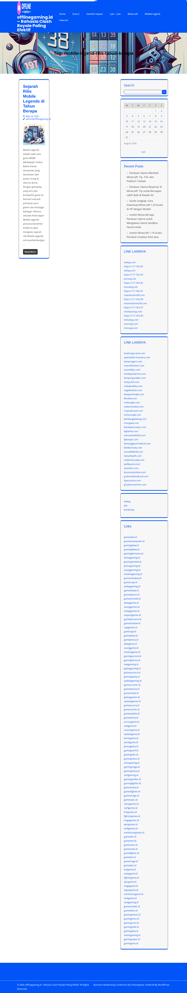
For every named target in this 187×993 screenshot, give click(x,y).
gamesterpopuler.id (134, 541)
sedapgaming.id (132, 586)
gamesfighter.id (132, 791)
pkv (125, 505)
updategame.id (131, 734)
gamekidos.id (131, 910)
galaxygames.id (132, 697)
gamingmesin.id (132, 914)
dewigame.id (130, 643)
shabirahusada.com (134, 459)
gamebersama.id (132, 619)
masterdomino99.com (135, 303)
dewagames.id (131, 602)
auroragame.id (131, 721)
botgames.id (130, 812)
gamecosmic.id (131, 709)
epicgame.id (130, 881)
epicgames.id (130, 824)
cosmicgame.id (131, 729)
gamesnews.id (131, 693)
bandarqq (129, 509)
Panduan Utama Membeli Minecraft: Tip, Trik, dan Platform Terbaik (143, 177)
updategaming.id (132, 680)
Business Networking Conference (111, 984)
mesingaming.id (132, 935)
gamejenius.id (131, 639)
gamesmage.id (131, 795)
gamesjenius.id (131, 594)
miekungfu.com (132, 402)
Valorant (63, 20)
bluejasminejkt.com (134, 394)
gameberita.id (131, 717)
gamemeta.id (130, 848)
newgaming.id (131, 664)
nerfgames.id (130, 807)
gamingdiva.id (131, 931)
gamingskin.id (131, 754)
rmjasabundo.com (133, 410)
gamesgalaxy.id (132, 676)
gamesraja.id (130, 582)
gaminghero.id (131, 918)
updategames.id (132, 701)
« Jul (143, 151)
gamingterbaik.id (132, 561)
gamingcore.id (131, 922)
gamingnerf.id (131, 750)
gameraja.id (130, 631)
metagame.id (130, 873)
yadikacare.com (132, 464)
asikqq (127, 501)
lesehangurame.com (134, 353)
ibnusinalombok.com (135, 472)
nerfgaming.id (131, 775)
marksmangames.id (134, 832)
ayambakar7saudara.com (137, 357)
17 (127, 126)
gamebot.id (130, 857)
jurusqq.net (130, 278)
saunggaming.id (132, 569)
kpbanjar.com (131, 439)
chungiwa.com (131, 423)
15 (155, 121)
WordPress (163, 984)
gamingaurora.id (132, 656)
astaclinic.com (131, 468)
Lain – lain (115, 13)
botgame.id (130, 869)
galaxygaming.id (132, 668)
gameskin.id (130, 836)
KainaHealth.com (133, 455)
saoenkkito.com (132, 369)
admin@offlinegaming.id (38, 119)
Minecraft (133, 13)
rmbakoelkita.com (133, 386)
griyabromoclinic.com (135, 484)
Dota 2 (76, 13)
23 (161, 126)
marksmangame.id (133, 894)
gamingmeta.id (131, 771)
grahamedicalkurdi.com (136, 476)
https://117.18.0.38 (133, 299)
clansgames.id (131, 803)
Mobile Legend (152, 13)
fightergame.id (131, 877)
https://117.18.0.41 (133, 291)
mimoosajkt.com (132, 414)
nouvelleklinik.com (133, 451)
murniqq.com (131, 323)
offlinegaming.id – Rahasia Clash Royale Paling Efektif (35, 23)
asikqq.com (130, 262)
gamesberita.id (131, 688)
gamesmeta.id (131, 787)
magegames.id (131, 820)
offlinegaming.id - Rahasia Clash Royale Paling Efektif (52, 984)
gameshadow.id (132, 623)
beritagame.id (131, 738)
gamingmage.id (132, 766)
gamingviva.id (131, 943)
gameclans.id (130, 844)
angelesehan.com (133, 390)
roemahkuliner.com (134, 365)
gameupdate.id (131, 713)
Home (62, 13)
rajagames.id (130, 627)
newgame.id (130, 725)
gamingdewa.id (131, 549)
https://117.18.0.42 (133, 282)
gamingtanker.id (132, 779)
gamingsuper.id (132, 939)
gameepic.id (130, 865)
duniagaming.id (132, 557)
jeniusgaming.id (132, 565)
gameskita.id (130, 537)
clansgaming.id (131, 762)
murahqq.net (131, 286)
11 (132, 121)
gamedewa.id (131, 635)
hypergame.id (131, 890)
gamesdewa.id (131, 590)
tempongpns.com (133, 361)
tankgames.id (131, 828)
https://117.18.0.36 (133, 266)
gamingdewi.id (131, 545)
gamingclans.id (131, 758)
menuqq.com (131, 327)
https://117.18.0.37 (133, 307)
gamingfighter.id (132, 783)
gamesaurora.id (132, 672)
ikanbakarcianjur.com (135, 427)
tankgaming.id (131, 902)
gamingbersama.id (133, 553)
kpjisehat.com (131, 431)
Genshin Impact (94, 13)
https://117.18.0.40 (133, 315)
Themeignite (137, 984)
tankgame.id (130, 898)
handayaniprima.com (135, 373)
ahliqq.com (129, 270)
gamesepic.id (130, 799)
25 (132, 132)
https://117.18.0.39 (133, 274)
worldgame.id (131, 742)
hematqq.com (131, 319)
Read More (30, 251)
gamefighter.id (131, 853)
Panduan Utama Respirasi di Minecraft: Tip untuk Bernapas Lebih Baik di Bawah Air (144, 191)
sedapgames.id (131, 610)
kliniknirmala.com (133, 447)
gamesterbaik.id (132, 598)
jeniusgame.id (131, 746)
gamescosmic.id (132, 684)
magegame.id (131, 885)
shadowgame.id (132, 652)
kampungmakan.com (135, 377)
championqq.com (133, 311)
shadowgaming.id (133, 574)
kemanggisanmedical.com (137, 443)
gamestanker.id (132, 906)
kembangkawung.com (135, 418)
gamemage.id (131, 861)
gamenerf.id (130, 840)
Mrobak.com (130, 398)
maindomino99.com (134, 295)
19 (138, 126)
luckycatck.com (131, 382)
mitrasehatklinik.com (135, 435)
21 (150, 126)
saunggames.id (131, 606)
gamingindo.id (131, 926)
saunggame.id (131, 647)
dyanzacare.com (132, 480)
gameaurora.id (131, 705)
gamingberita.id (132, 660)
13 (144, 121)
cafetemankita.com (134, 406)
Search (129, 85)
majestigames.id (132, 615)
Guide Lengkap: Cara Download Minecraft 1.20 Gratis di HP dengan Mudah (145, 205)
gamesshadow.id (132, 578)
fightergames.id (132, 816)
